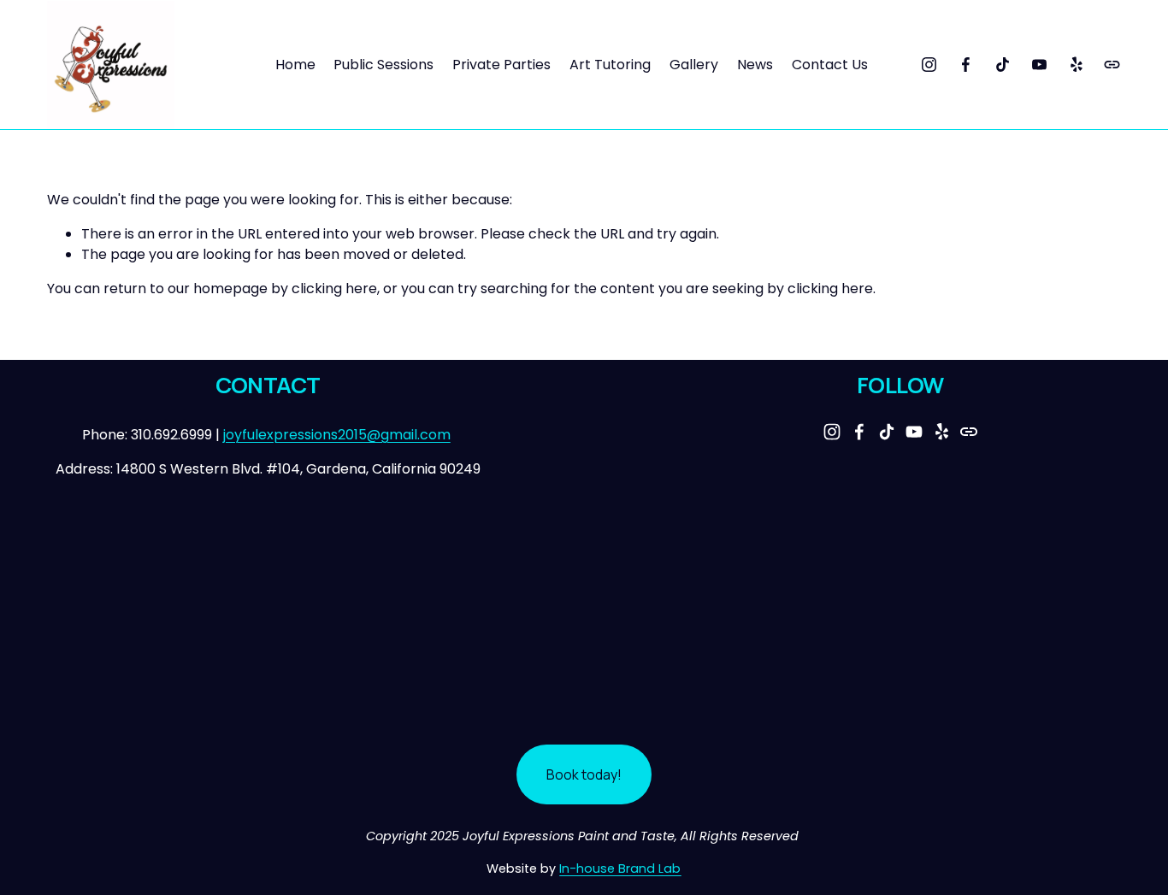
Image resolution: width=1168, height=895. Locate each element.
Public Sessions (383, 64)
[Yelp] (1076, 65)
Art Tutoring (610, 64)
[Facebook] (966, 65)
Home (295, 64)
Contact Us (830, 64)
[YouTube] (1039, 65)
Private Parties (501, 64)
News (755, 64)
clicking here (334, 288)
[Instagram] (929, 65)
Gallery (694, 64)
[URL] (1112, 65)
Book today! (584, 774)
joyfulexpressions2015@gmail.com (337, 435)
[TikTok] (1003, 65)
